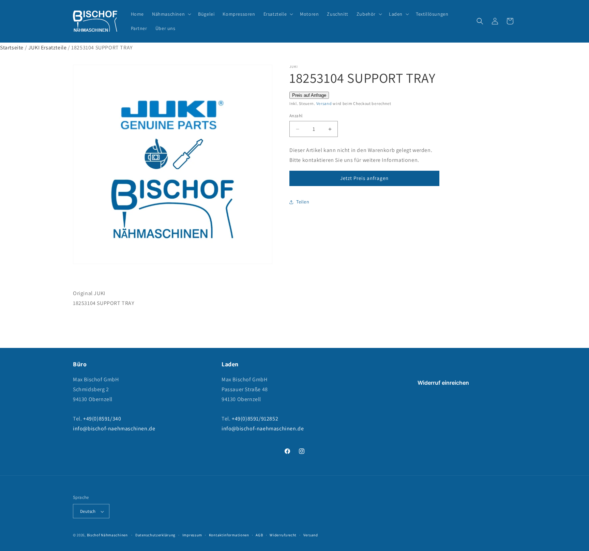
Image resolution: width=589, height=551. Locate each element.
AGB (259, 535)
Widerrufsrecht (283, 535)
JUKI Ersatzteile (47, 47)
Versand (324, 103)
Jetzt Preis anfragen (364, 178)
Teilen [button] (302, 202)
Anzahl (295, 116)
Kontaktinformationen (229, 535)
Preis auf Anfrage (309, 95)
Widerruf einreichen (443, 382)
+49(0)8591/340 (102, 419)
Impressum (192, 535)
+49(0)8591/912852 (255, 419)
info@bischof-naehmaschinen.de (114, 428)
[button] (171, 14)
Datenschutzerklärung (155, 535)
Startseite (12, 47)
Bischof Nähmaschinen (107, 535)
